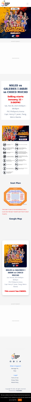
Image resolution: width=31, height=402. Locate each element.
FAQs (14, 371)
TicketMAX (19, 390)
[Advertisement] (15, 58)
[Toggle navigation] (27, 3)
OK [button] (20, 400)
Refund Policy (14, 382)
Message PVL (14, 368)
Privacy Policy (14, 380)
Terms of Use (14, 378)
